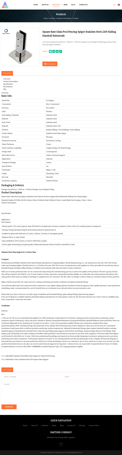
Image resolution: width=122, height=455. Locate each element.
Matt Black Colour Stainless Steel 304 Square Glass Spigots (27, 359)
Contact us (83, 5)
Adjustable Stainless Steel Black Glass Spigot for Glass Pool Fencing (30, 356)
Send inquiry (50, 64)
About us (45, 5)
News (66, 5)
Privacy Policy (94, 425)
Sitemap (82, 425)
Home (36, 5)
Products (56, 5)
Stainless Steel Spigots (64, 18)
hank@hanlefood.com (76, 452)
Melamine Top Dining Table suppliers (61, 437)
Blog (73, 5)
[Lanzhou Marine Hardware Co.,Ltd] (5, 5)
